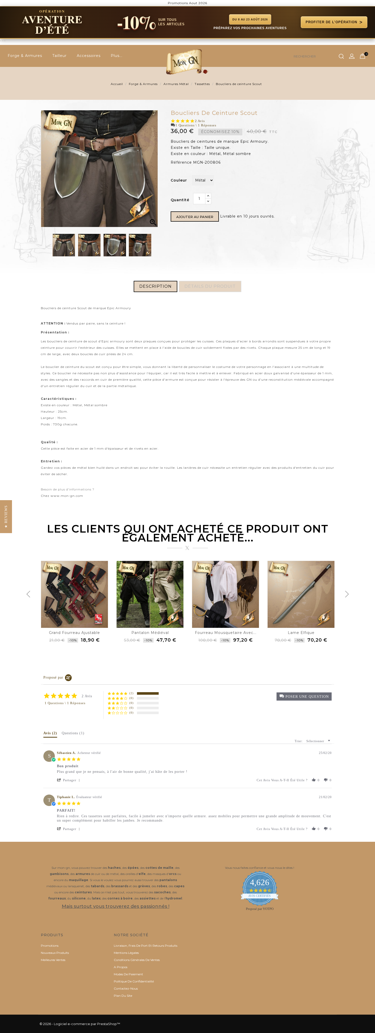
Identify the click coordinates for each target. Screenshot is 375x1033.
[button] (304, 696)
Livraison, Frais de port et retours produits (145, 945)
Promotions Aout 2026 (187, 3)
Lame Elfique (301, 632)
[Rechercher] (341, 56)
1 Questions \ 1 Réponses (196, 125)
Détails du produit (210, 286)
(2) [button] (131, 693)
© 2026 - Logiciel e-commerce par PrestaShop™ (80, 1024)
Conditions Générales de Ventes (137, 960)
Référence (181, 162)
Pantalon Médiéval (150, 632)
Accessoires (89, 55)
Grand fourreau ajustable (74, 632)
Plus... (116, 55)
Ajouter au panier (194, 217)
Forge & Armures (25, 55)
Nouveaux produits (55, 953)
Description (155, 286)
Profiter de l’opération (334, 22)
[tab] (50, 734)
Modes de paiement (128, 974)
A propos (120, 967)
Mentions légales (126, 953)
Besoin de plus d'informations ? (67, 489)
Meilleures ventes (53, 960)
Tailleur (59, 55)
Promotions (49, 945)
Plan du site (123, 996)
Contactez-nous (126, 988)
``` (181, 26)
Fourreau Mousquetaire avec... (225, 632)
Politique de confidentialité (134, 981)
